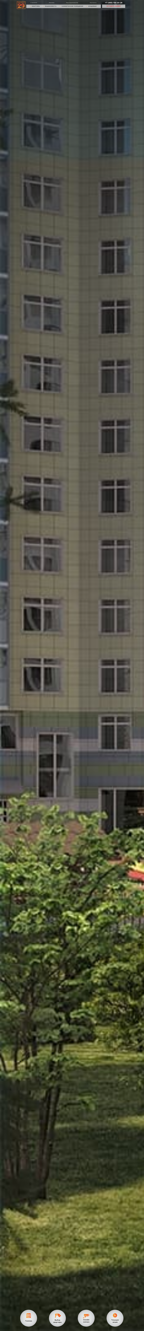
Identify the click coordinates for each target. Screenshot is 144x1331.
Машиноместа (50, 6)
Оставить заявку (113, 6)
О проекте (33, 2)
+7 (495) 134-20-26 (113, 3)
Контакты (93, 2)
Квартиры (36, 6)
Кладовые (92, 6)
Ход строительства (72, 2)
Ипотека (51, 2)
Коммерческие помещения (72, 6)
